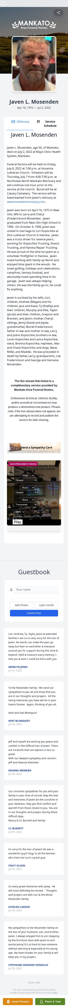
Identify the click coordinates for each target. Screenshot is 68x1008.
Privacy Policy (24, 992)
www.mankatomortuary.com (26, 202)
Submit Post (34, 613)
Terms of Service (43, 992)
